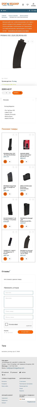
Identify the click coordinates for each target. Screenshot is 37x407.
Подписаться (31, 402)
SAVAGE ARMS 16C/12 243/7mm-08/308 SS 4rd (25, 155)
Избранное (4, 400)
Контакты (4, 381)
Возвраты (4, 383)
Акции (21, 388)
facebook (6, 372)
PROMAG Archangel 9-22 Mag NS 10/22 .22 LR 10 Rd (26, 252)
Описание (6, 100)
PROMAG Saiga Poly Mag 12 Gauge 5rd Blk (10, 187)
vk (4, 375)
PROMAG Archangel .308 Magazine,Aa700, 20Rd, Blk (26, 220)
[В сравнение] (28, 41)
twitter (24, 372)
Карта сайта (5, 386)
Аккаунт (4, 402)
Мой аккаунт (29, 11)
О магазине (22, 381)
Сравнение (4, 398)
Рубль (35, 10)
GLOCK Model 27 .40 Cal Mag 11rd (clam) (10, 219)
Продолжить (25, 332)
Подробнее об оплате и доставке (18, 30)
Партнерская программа (25, 383)
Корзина (33, 5)
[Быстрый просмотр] (9, 161)
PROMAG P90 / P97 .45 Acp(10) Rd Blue (9, 154)
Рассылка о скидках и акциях (26, 396)
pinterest (14, 372)
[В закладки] (32, 41)
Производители (23, 386)
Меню (4, 10)
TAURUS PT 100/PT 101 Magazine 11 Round (10, 252)
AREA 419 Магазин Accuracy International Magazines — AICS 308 (26, 187)
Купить (16, 92)
